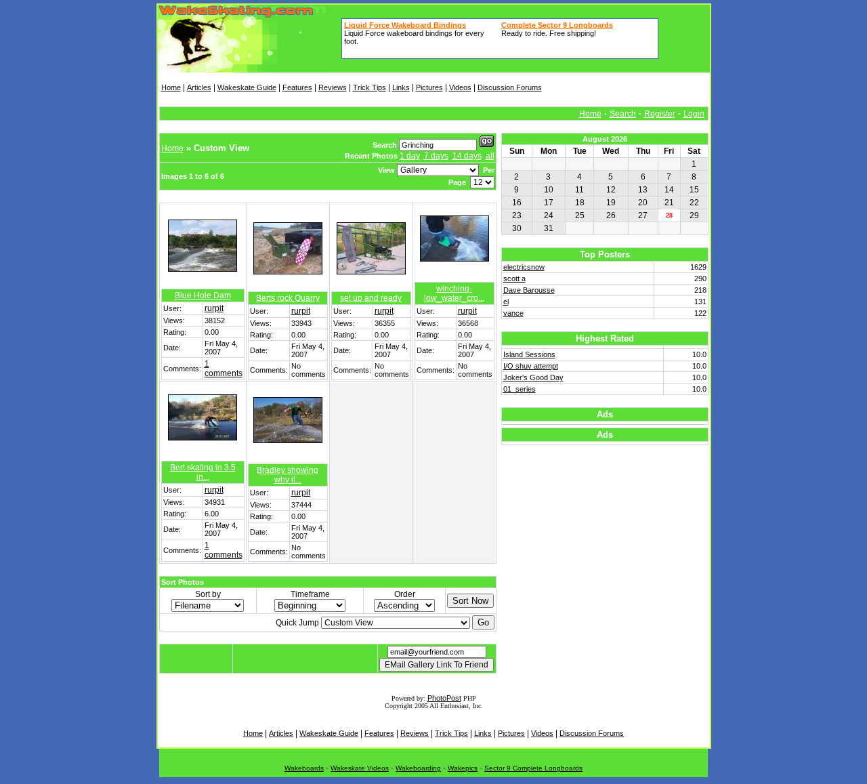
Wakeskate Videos (360, 768)
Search (623, 114)
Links (401, 87)
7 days (436, 156)
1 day (410, 156)
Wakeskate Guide (246, 87)
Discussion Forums (510, 87)
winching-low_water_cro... (454, 293)
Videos (460, 87)
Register (659, 114)
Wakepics (463, 768)
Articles (199, 87)
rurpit (214, 308)
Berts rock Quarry (288, 298)
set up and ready (371, 298)
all (490, 156)
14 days (467, 156)
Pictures (429, 87)
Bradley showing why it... (287, 475)
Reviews (332, 87)
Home (171, 87)
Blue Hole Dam (203, 295)
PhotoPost (444, 698)
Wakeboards (304, 768)
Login (693, 114)
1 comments (223, 368)
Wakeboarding (418, 768)
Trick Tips (369, 87)
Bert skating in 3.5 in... (203, 472)
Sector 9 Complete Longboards (533, 768)
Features (297, 87)
